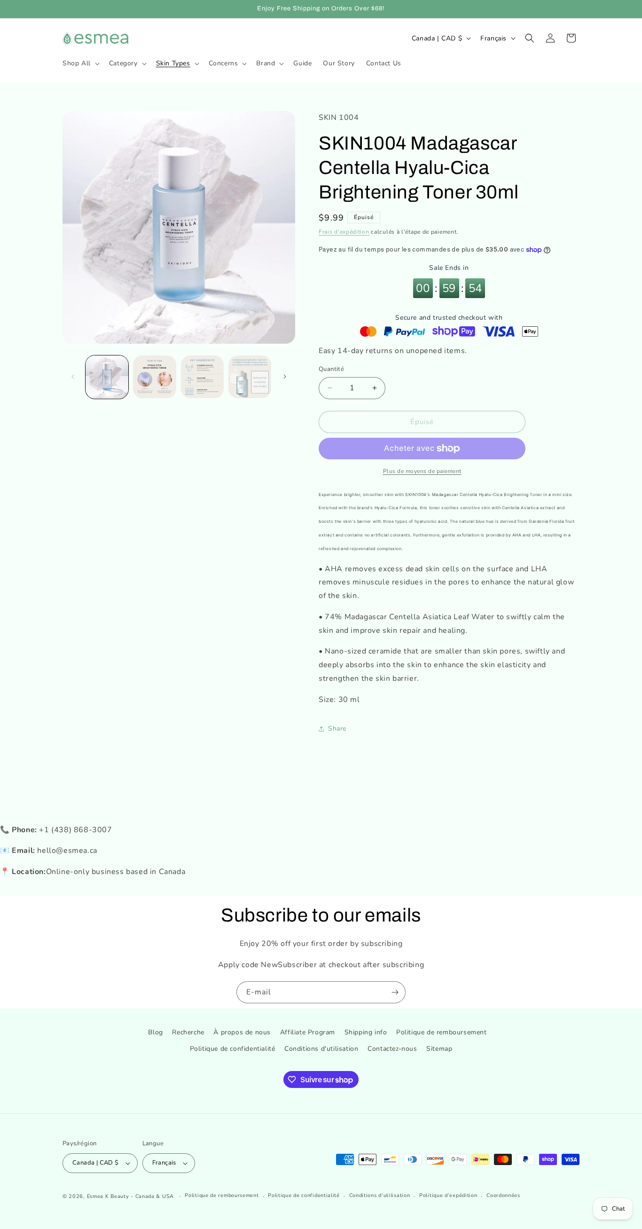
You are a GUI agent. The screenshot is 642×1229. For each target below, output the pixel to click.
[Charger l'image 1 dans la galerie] (107, 376)
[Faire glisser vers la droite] (284, 376)
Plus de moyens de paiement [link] (422, 471)
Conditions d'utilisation (321, 1048)
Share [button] (337, 728)
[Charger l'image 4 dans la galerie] (249, 376)
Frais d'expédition (344, 232)
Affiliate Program (307, 1032)
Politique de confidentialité (232, 1048)
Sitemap (439, 1048)
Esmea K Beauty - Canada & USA (130, 1196)
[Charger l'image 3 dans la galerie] (202, 376)
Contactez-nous (392, 1048)
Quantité (331, 369)
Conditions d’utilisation (379, 1195)
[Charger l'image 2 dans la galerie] (154, 376)
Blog (155, 1032)
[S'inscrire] (394, 992)
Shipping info (365, 1032)
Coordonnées (503, 1195)
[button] (80, 63)
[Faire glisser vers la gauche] (73, 376)
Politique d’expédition (448, 1195)
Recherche (188, 1032)
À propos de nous (242, 1032)
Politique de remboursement (441, 1032)
